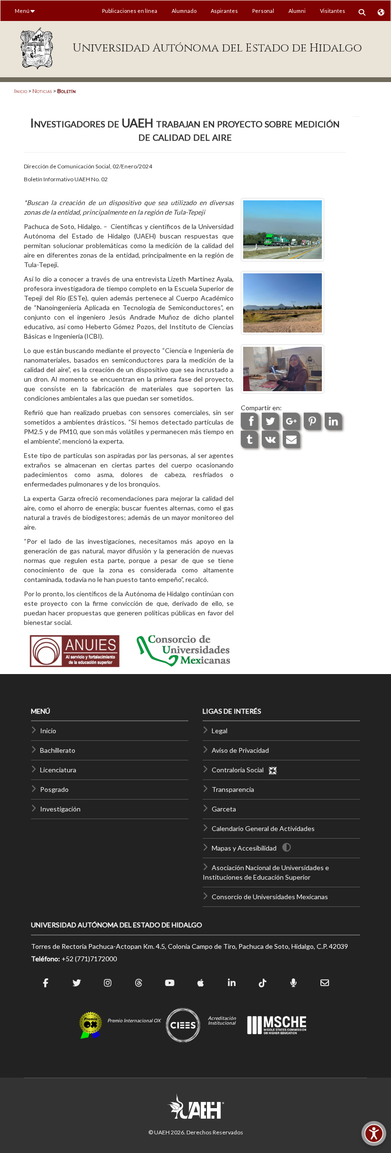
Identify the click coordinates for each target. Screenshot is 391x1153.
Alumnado (184, 11)
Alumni (297, 11)
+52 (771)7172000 (89, 959)
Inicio (20, 90)
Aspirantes (224, 11)
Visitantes (332, 11)
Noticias (42, 90)
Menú (23, 11)
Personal (263, 11)
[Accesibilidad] (373, 1133)
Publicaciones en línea (129, 11)
